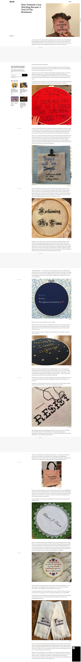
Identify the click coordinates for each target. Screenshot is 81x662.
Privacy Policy (13, 77)
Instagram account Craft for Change (64, 246)
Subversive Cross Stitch (58, 384)
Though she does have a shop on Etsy (64, 544)
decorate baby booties (47, 430)
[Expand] (73, 647)
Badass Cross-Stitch (60, 72)
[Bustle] (12, 1)
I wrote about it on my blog (43, 459)
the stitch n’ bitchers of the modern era (41, 64)
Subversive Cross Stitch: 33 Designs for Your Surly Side (50, 377)
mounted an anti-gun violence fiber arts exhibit (47, 645)
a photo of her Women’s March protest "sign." (53, 74)
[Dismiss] (79, 647)
